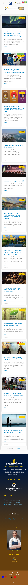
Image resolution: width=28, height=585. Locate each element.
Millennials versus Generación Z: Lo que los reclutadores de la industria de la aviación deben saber (14, 109)
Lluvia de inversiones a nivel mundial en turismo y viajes (13, 431)
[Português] (25, 2)
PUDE (19, 518)
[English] (23, 2)
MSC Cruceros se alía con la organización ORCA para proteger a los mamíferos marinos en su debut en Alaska (14, 34)
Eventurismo (8, 518)
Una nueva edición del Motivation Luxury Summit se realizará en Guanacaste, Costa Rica (13, 216)
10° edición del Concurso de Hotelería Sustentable (13, 324)
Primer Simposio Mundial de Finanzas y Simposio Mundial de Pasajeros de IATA (13, 252)
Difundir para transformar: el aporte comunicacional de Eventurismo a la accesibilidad (14, 70)
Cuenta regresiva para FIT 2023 (14, 181)
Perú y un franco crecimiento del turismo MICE (13, 146)
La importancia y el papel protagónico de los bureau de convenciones (13, 289)
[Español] (23, 4)
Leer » (5, 46)
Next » (19, 448)
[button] (10, 3)
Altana (14, 518)
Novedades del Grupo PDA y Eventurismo (13, 358)
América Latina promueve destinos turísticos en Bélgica (13, 394)
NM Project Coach (16, 519)
